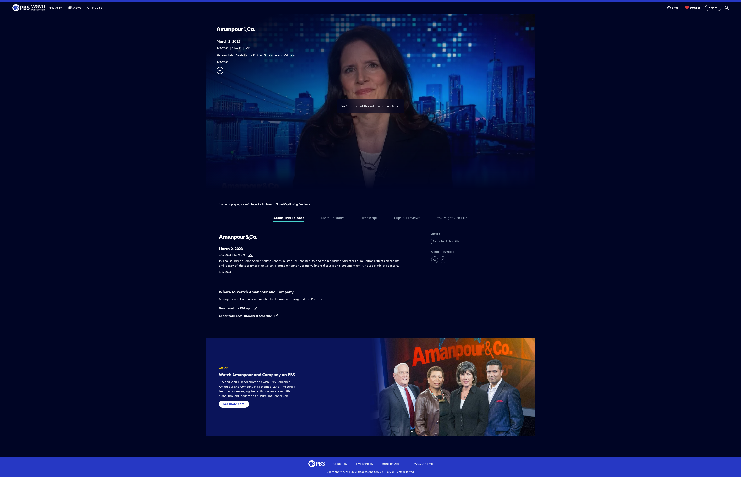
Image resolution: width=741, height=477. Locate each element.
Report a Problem (261, 204)
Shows (76, 7)
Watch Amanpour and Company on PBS (257, 374)
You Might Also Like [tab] (452, 218)
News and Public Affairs (448, 241)
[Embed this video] (434, 259)
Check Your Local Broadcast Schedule (246, 316)
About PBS (340, 464)
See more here (233, 404)
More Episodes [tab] (332, 218)
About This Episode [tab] (288, 218)
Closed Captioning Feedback (293, 204)
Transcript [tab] (369, 218)
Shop (675, 7)
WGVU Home (423, 464)
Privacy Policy (363, 464)
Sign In (713, 7)
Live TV (57, 7)
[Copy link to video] (443, 259)
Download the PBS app (235, 308)
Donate (695, 7)
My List (97, 7)
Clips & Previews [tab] (407, 218)
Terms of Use (390, 464)
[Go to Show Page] (376, 29)
